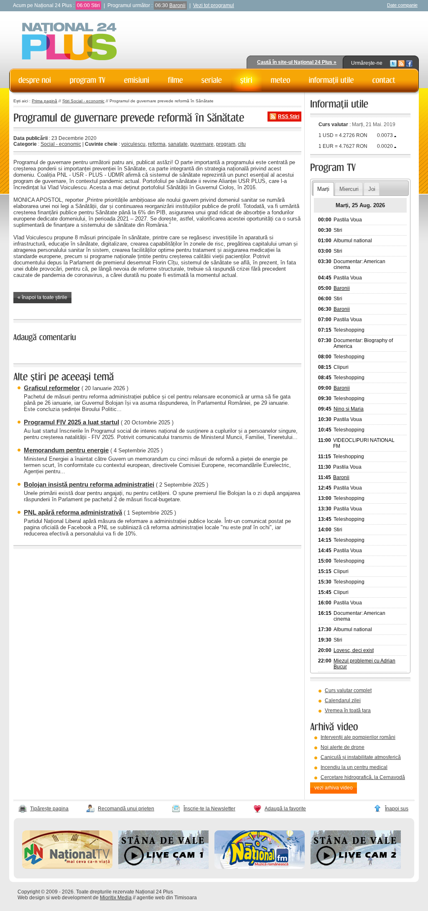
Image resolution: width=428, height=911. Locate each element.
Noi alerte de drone (342, 747)
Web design (31, 898)
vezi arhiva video (333, 788)
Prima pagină (44, 101)
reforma (157, 144)
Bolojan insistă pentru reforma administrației (89, 484)
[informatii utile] (331, 80)
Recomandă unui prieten (126, 809)
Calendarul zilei (343, 700)
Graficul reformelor (52, 387)
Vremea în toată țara (348, 710)
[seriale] (211, 80)
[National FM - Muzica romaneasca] (259, 867)
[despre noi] (35, 80)
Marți (323, 189)
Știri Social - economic (83, 101)
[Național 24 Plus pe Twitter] (393, 63)
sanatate (178, 144)
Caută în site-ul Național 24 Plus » (296, 62)
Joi (371, 189)
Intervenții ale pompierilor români (358, 737)
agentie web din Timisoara (167, 898)
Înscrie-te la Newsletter (209, 809)
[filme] (175, 80)
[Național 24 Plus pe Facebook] (409, 63)
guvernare (202, 144)
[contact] (384, 80)
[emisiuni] (137, 80)
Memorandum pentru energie (66, 450)
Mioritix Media (116, 898)
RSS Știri (288, 116)
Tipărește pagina (49, 809)
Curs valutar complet (348, 690)
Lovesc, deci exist (354, 650)
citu (242, 144)
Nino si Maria (349, 409)
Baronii (177, 5)
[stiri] (246, 80)
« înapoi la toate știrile (42, 297)
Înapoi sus (396, 809)
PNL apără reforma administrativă (73, 512)
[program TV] (88, 80)
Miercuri (349, 189)
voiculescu (133, 144)
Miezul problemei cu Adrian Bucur (364, 664)
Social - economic (61, 144)
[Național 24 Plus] (69, 42)
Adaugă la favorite (285, 809)
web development (71, 898)
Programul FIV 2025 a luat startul (71, 422)
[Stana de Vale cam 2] (356, 867)
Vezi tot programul (213, 5)
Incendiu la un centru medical (354, 767)
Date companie (402, 5)
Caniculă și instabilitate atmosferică (361, 757)
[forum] (281, 80)
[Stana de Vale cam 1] (163, 867)
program (225, 144)
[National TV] (67, 867)
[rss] (401, 63)
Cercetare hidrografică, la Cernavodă (363, 777)
